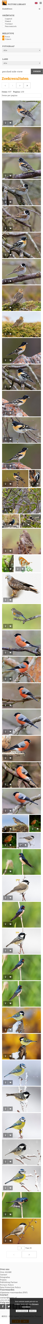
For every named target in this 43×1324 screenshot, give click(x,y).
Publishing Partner (9, 1282)
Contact (3, 1274)
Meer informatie (22, 1311)
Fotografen (5, 1277)
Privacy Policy (7, 1285)
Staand (8, 21)
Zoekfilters (7, 9)
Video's (8, 39)
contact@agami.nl (8, 1297)
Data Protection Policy (10, 1287)
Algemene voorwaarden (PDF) (13, 1292)
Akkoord (33, 1311)
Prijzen (3, 1280)
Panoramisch (11, 26)
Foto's (7, 37)
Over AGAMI (5, 1272)
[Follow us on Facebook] (3, 1306)
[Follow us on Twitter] (9, 1306)
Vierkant (9, 24)
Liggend (8, 19)
